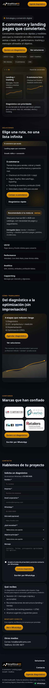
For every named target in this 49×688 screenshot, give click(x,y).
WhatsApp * (8, 507)
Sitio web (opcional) (11, 516)
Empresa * (8, 489)
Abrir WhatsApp (13, 627)
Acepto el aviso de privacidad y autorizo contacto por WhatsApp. (26, 563)
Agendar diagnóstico (16, 336)
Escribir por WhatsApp (16, 442)
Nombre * (8, 480)
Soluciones (40, 660)
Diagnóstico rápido (17, 201)
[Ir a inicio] (14, 4)
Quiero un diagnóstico (14, 50)
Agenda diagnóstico (37, 4)
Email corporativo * (11, 498)
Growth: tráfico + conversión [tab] (14, 153)
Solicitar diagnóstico (24, 569)
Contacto (40, 667)
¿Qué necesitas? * (10, 525)
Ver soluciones (37, 50)
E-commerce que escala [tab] (12, 143)
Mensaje (7, 544)
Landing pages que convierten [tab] (15, 148)
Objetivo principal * (11, 535)
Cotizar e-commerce (18, 195)
